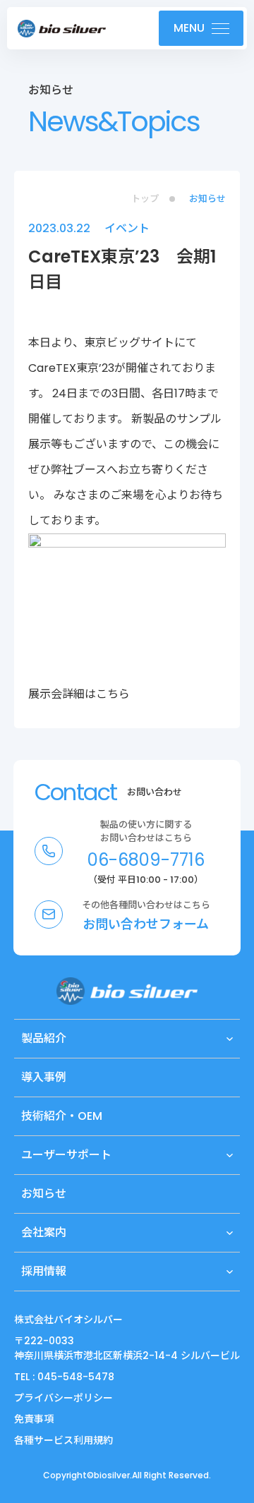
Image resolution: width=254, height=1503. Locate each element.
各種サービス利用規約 (63, 1440)
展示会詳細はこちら (79, 694)
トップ (145, 198)
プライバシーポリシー (63, 1398)
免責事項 (34, 1419)
